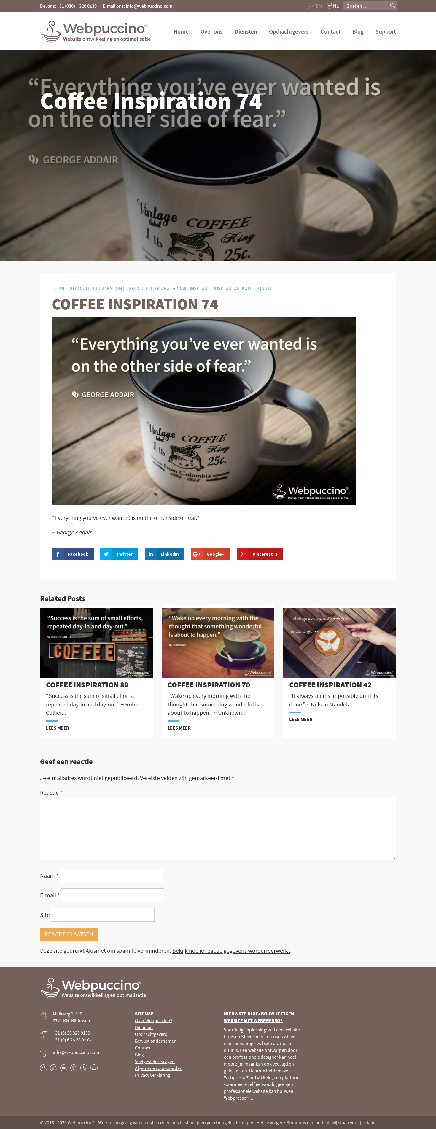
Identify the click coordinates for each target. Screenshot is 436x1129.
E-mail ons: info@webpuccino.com (137, 6)
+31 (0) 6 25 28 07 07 (72, 1040)
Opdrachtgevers (289, 31)
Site (45, 914)
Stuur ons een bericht (308, 1122)
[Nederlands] (332, 6)
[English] (315, 6)
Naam (49, 875)
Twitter (53, 1067)
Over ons (212, 31)
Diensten (246, 31)
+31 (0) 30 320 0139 (71, 1033)
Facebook (43, 1067)
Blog (358, 31)
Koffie (249, 288)
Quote (265, 288)
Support (385, 31)
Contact (330, 31)
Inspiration (227, 288)
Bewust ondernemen (155, 1041)
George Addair (171, 288)
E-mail (50, 895)
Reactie (51, 792)
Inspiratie (201, 288)
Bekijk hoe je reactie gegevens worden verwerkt (231, 950)
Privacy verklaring (152, 1075)
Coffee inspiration (101, 288)
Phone (83, 1067)
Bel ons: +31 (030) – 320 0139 (68, 6)
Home (181, 31)
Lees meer (57, 728)
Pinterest (73, 1067)
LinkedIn (63, 1067)
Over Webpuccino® (153, 1020)
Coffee (145, 288)
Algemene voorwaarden (158, 1068)
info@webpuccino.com (76, 1052)
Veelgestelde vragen (155, 1061)
